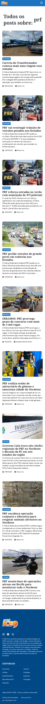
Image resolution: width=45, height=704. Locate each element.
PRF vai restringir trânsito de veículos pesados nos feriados (21, 129)
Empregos (6, 188)
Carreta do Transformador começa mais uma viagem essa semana (22, 65)
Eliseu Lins (20, 86)
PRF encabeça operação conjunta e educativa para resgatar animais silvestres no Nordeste (22, 518)
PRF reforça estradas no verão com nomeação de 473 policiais (22, 193)
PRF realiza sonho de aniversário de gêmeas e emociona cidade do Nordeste (21, 386)
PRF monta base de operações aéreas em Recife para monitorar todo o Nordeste (21, 584)
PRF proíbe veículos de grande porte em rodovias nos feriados (22, 256)
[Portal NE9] (4, 3)
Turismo (6, 577)
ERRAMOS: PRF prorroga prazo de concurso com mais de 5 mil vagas (21, 321)
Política (6, 441)
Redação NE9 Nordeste (24, 342)
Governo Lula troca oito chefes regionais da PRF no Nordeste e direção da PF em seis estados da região (22, 450)
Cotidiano (6, 59)
